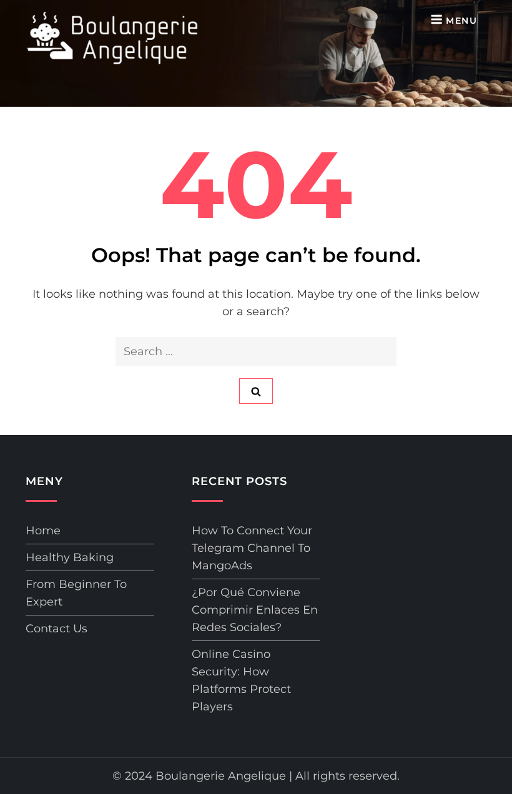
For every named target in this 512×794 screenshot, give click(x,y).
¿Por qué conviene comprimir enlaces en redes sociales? (255, 610)
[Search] (256, 391)
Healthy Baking (70, 557)
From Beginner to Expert (76, 593)
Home (43, 530)
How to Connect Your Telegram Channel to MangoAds (252, 548)
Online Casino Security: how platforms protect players (241, 680)
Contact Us (56, 628)
